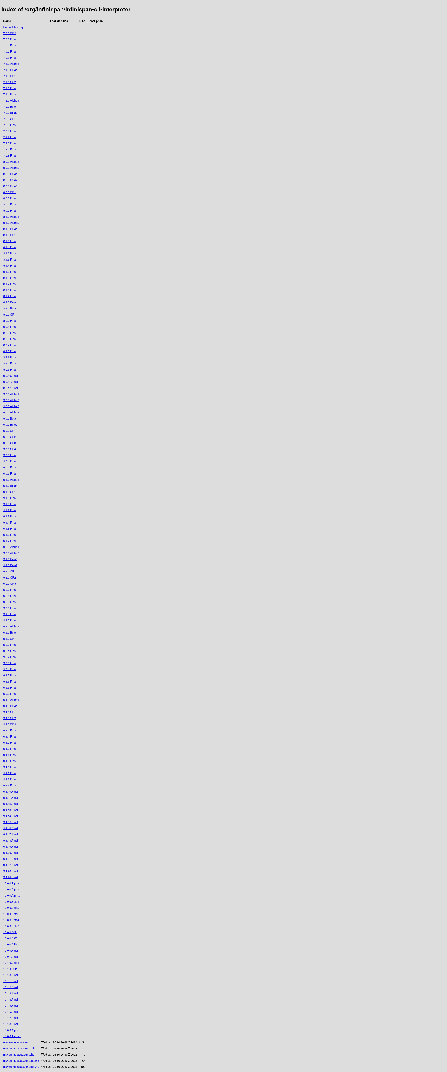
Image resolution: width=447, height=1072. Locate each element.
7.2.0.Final (9, 125)
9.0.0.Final (9, 455)
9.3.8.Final (9, 687)
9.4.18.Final (10, 840)
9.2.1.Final (9, 596)
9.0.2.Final (9, 467)
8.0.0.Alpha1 (11, 162)
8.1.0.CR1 (9, 235)
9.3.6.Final (9, 681)
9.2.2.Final (9, 602)
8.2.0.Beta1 (10, 302)
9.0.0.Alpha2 (11, 400)
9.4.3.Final (9, 749)
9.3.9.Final (9, 694)
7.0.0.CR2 (9, 33)
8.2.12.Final (10, 388)
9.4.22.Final (10, 865)
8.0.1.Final (9, 204)
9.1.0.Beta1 (10, 486)
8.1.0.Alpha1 (11, 217)
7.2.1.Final (9, 131)
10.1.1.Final (10, 981)
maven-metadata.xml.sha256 (21, 1061)
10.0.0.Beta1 (11, 902)
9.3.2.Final (9, 657)
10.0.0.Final (10, 950)
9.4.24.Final (10, 877)
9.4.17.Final (10, 834)
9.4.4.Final (9, 755)
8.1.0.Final (9, 241)
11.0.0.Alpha (11, 1030)
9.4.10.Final (10, 791)
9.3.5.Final (9, 675)
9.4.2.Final (9, 743)
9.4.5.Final (9, 761)
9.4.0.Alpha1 (11, 700)
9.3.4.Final (9, 669)
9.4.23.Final (10, 871)
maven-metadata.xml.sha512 (21, 1067)
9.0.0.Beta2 (10, 425)
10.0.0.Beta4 (11, 920)
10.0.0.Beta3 (11, 914)
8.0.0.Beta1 (10, 174)
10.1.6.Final (10, 1012)
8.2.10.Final (10, 376)
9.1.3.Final (9, 516)
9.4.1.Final (9, 736)
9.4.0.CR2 (9, 718)
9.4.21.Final (10, 859)
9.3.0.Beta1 (10, 632)
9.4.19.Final (10, 846)
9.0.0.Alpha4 (11, 412)
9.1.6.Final (9, 535)
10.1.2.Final (10, 987)
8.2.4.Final (9, 345)
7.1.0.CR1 (9, 76)
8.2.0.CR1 (9, 314)
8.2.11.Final (10, 382)
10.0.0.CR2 (10, 938)
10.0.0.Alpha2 (12, 889)
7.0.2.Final (9, 51)
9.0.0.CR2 (9, 437)
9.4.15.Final (10, 822)
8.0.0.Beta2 (10, 180)
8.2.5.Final (9, 351)
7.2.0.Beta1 (10, 106)
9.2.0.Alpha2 (11, 553)
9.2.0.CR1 (9, 571)
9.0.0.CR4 (9, 449)
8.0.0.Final (9, 198)
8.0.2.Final (9, 210)
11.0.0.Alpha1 (12, 1036)
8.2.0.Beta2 (10, 308)
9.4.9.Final (9, 785)
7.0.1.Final (9, 45)
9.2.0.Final (9, 590)
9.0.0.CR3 (9, 443)
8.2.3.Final (9, 339)
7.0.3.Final (9, 58)
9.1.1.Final (9, 504)
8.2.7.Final (9, 363)
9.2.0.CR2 (9, 577)
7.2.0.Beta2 (10, 113)
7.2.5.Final (9, 155)
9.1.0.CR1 (9, 492)
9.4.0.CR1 (9, 712)
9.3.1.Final (9, 651)
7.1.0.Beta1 (10, 70)
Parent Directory (13, 27)
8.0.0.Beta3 (10, 186)
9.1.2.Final (9, 510)
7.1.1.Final (9, 94)
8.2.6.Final (9, 357)
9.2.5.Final (9, 620)
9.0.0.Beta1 (10, 418)
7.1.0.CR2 (9, 82)
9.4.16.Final (10, 828)
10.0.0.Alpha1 (12, 883)
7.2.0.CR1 (9, 119)
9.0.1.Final (9, 461)
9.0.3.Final (9, 473)
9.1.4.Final (9, 522)
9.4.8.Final (9, 779)
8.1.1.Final (9, 247)
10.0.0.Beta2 (11, 908)
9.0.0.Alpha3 (11, 406)
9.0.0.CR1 (9, 431)
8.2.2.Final (9, 333)
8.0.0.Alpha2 (11, 168)
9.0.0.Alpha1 (11, 394)
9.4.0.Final (9, 730)
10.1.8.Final (10, 1024)
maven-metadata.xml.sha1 (19, 1054)
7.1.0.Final (9, 88)
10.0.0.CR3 (10, 944)
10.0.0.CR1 (10, 932)
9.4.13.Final (10, 810)
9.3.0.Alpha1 (11, 626)
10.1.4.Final (10, 999)
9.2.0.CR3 (9, 584)
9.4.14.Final (10, 816)
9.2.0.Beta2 (10, 565)
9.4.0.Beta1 (10, 706)
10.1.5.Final (10, 1006)
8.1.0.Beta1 (10, 229)
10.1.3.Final (10, 993)
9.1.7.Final (9, 541)
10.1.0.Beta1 (11, 963)
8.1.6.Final (9, 278)
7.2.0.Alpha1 (11, 100)
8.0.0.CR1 (9, 192)
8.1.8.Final (9, 290)
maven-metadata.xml (16, 1042)
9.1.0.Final (9, 498)
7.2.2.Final (9, 137)
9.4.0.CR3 (9, 724)
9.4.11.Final (10, 798)
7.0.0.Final (9, 39)
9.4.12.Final (10, 804)
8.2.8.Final (9, 369)
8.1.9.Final (9, 296)
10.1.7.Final (10, 1018)
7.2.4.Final (9, 149)
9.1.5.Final (9, 528)
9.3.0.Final (9, 645)
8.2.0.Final (9, 321)
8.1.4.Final (9, 266)
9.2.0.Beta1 (10, 559)
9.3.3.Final (9, 663)
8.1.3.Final (9, 259)
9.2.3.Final (9, 608)
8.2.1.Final (9, 327)
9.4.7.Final (9, 773)
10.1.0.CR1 (10, 969)
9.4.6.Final (9, 767)
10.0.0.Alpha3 (12, 895)
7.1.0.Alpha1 (11, 64)
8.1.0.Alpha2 (11, 223)
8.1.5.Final (9, 272)
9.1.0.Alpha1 (11, 480)
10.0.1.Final (10, 957)
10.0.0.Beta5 (11, 926)
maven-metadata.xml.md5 (19, 1048)
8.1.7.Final (9, 284)
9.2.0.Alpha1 (11, 547)
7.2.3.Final (9, 143)
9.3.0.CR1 (9, 639)
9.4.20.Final (10, 853)
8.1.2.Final (9, 253)
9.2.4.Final (9, 614)
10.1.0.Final (10, 975)
